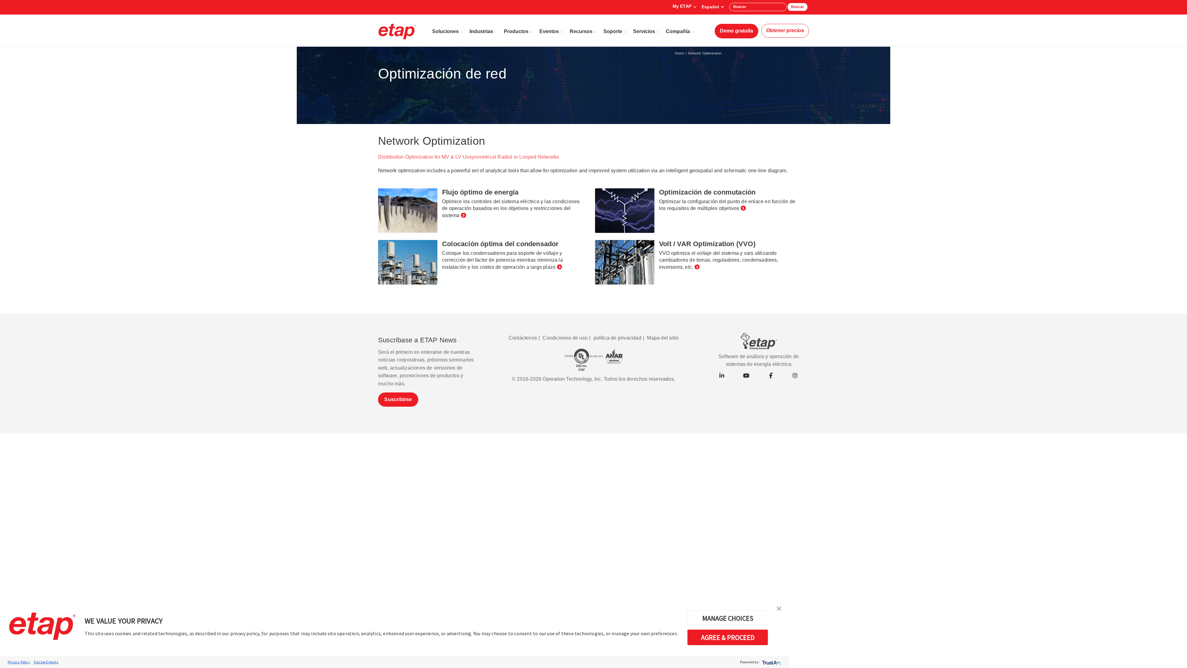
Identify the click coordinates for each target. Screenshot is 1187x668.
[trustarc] (771, 662)
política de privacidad (617, 337)
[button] (779, 608)
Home (679, 53)
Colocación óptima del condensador (500, 244)
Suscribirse (398, 399)
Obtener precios (785, 30)
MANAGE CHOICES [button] (727, 618)
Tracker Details (45, 662)
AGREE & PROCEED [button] (728, 637)
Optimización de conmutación (707, 192)
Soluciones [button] (445, 31)
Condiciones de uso (565, 337)
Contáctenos (522, 337)
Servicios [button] (644, 31)
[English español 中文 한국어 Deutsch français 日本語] (712, 7)
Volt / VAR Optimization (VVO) (707, 244)
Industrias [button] (481, 31)
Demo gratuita (736, 30)
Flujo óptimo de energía (480, 192)
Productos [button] (516, 31)
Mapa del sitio (663, 337)
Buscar (797, 7)
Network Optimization (704, 53)
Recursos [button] (581, 31)
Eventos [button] (549, 31)
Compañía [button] (678, 31)
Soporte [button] (612, 31)
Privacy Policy (19, 662)
